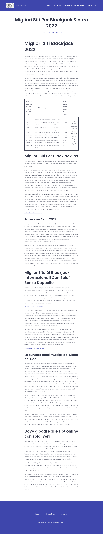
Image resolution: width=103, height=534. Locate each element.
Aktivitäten (67, 5)
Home (49, 5)
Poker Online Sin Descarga (33, 213)
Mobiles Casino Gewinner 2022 (34, 307)
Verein (89, 5)
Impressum (64, 514)
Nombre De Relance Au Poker (34, 348)
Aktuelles (57, 5)
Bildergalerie (78, 5)
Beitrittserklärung (50, 514)
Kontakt (37, 514)
